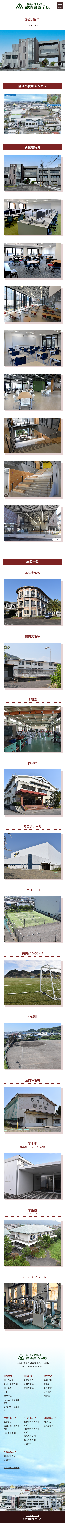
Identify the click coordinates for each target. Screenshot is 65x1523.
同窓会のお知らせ (12, 1455)
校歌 (6, 1392)
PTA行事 (47, 1422)
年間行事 (48, 1380)
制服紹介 (48, 1396)
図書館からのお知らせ (31, 1430)
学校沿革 (8, 1388)
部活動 (47, 1384)
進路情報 (48, 1388)
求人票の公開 (30, 1435)
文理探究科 (29, 1384)
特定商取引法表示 (12, 1467)
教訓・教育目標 (11, 1384)
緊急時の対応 (30, 1439)
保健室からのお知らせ (31, 1423)
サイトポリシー (32, 1515)
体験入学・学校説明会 (12, 1427)
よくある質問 (10, 1433)
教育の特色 (29, 1380)
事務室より (49, 1426)
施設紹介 (48, 1392)
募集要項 (8, 1422)
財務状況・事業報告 (12, 1408)
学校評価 (8, 1396)
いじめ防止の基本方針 (12, 1401)
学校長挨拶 (9, 1380)
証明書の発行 (30, 1443)
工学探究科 (29, 1388)
